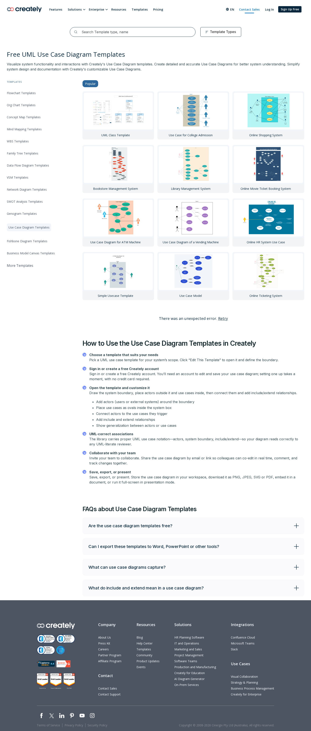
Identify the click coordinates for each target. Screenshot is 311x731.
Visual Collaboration (244, 677)
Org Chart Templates (21, 105)
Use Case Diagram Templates (29, 227)
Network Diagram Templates (27, 189)
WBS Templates (18, 141)
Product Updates (148, 661)
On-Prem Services (186, 685)
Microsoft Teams (243, 643)
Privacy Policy (74, 725)
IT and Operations (186, 643)
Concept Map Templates (24, 117)
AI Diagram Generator (189, 679)
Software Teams (185, 661)
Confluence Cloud (243, 637)
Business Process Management (252, 688)
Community (144, 655)
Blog (139, 637)
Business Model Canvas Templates (31, 253)
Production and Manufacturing (195, 667)
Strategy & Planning (244, 682)
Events (141, 667)
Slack (234, 649)
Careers (103, 649)
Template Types (223, 32)
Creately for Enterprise (246, 694)
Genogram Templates (22, 214)
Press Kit (104, 643)
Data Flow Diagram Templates (28, 165)
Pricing (158, 9)
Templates (140, 9)
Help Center (144, 643)
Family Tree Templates (22, 153)
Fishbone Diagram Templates (27, 241)
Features (55, 9)
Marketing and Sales (188, 649)
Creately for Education (189, 673)
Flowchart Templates (21, 93)
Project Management (189, 655)
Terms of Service (48, 725)
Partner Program (109, 655)
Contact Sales (249, 9)
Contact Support (109, 694)
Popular (90, 84)
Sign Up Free (290, 9)
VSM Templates (17, 177)
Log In (269, 9)
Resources (118, 9)
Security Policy (97, 725)
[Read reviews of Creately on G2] (63, 663)
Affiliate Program (109, 661)
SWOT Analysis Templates (25, 202)
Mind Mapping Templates (24, 129)
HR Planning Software (189, 637)
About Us (104, 637)
